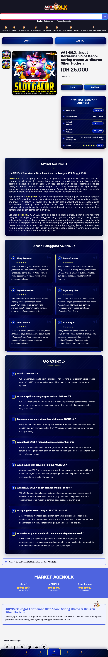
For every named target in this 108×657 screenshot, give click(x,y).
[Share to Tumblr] (44, 647)
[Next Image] (55, 73)
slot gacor (31, 196)
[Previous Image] (14, 73)
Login (27, 40)
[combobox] (51, 16)
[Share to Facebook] (14, 647)
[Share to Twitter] (7, 647)
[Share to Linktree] (22, 647)
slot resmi (23, 214)
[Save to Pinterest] (29, 647)
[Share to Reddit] (36, 647)
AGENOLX (14, 178)
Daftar (80, 40)
